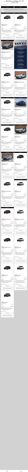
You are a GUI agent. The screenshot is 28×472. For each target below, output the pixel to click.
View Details (4, 33)
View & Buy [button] (7, 35)
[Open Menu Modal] (2, 2)
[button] (7, 35)
